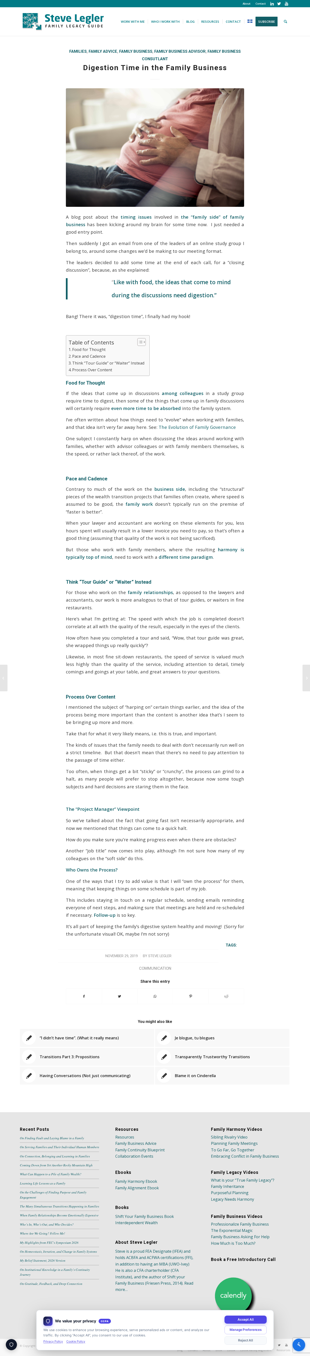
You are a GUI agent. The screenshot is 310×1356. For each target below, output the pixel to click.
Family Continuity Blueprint (140, 1150)
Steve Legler (159, 956)
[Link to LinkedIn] (271, 3)
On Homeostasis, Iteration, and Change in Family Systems (58, 1251)
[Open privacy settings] (11, 1344)
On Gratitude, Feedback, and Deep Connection (51, 1283)
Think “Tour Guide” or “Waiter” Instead (108, 363)
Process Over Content (92, 370)
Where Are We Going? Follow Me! (42, 1233)
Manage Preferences (246, 1330)
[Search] (285, 21)
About (246, 3)
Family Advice (103, 51)
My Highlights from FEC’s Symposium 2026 (49, 1242)
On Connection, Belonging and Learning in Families (55, 1156)
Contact (261, 3)
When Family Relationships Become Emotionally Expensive (59, 1215)
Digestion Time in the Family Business (155, 67)
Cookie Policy (75, 1341)
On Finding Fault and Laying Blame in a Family (52, 1138)
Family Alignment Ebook (137, 1188)
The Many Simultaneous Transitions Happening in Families (59, 1206)
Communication (155, 968)
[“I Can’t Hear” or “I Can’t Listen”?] (4, 678)
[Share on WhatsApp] (155, 996)
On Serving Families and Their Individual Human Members (59, 1147)
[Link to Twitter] (279, 3)
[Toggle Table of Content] (139, 342)
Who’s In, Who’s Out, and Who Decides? (47, 1224)
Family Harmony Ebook (136, 1181)
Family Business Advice (135, 1143)
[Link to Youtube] (286, 3)
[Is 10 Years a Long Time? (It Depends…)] (306, 678)
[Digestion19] (155, 147)
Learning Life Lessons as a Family (42, 1183)
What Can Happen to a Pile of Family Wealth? (50, 1174)
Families (78, 51)
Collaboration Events (134, 1156)
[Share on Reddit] (226, 996)
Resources (124, 1137)
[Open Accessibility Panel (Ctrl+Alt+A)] (299, 1345)
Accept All (246, 1319)
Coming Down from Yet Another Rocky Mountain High (56, 1165)
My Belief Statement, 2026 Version (42, 1260)
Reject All (245, 1340)
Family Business (135, 51)
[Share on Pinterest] (190, 996)
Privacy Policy (53, 1341)
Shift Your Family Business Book (144, 1216)
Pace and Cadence (89, 356)
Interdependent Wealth (136, 1222)
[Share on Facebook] (84, 996)
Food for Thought (89, 349)
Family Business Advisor (180, 51)
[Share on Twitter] (119, 996)
